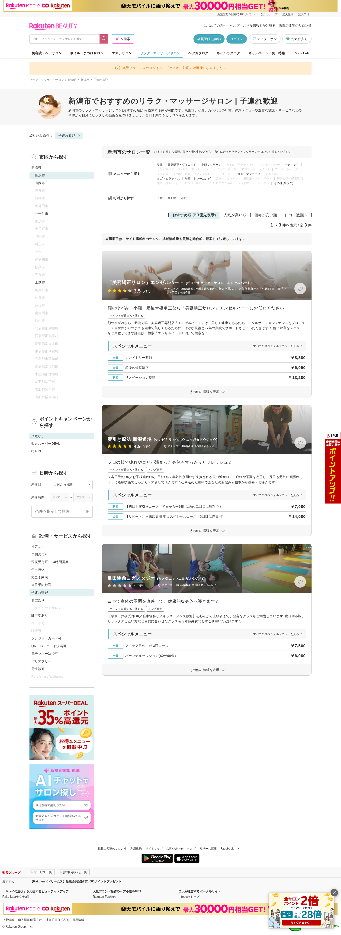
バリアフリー (41, 661)
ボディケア (292, 164)
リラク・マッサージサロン (160, 53)
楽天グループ (269, 14)
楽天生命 (287, 14)
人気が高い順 (235, 215)
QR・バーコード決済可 (49, 646)
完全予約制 (39, 577)
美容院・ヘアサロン (47, 53)
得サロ (36, 451)
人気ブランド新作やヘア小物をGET (117, 891)
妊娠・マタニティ (249, 174)
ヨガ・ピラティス (168, 178)
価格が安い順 (265, 215)
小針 (184, 198)
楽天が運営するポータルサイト (200, 891)
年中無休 (38, 569)
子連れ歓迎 (66, 135)
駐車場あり (39, 615)
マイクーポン (267, 39)
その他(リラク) (283, 183)
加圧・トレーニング (198, 178)
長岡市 (40, 183)
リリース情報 (208, 848)
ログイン (236, 39)
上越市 (40, 282)
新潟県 (72, 80)
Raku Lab (301, 53)
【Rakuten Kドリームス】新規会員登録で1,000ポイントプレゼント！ (77, 881)
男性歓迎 (38, 669)
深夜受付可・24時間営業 (50, 562)
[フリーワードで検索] (104, 39)
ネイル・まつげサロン (86, 53)
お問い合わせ (174, 848)
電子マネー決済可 (44, 653)
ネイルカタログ (228, 53)
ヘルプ (235, 25)
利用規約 (136, 848)
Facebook (227, 848)
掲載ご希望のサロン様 (295, 25)
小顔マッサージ (211, 164)
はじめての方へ (215, 25)
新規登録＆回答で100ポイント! (236, 14)
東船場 (172, 198)
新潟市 (85, 80)
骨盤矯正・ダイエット (182, 164)
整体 (160, 164)
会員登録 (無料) (209, 39)
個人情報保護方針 (30, 920)
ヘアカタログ (198, 53)
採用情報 (78, 920)
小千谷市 (41, 213)
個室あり (38, 600)
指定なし (38, 546)
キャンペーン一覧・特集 (266, 53)
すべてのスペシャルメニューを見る (276, 346)
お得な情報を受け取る (259, 25)
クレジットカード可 (46, 638)
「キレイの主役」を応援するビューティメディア (35, 891)
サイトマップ (154, 848)
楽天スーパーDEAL (45, 443)
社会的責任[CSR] (57, 920)
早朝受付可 (39, 554)
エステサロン (122, 53)
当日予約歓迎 (41, 585)
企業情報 (8, 920)
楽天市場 (303, 14)
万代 (160, 198)
